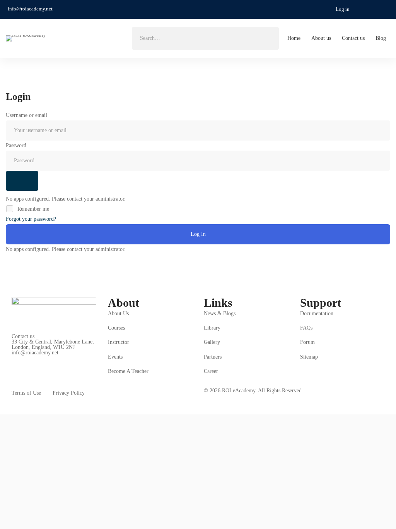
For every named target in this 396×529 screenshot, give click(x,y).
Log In (198, 234)
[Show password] (22, 181)
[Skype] (36, 359)
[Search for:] (205, 38)
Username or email (26, 115)
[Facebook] (24, 359)
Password (16, 145)
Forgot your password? (31, 219)
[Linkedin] (60, 359)
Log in (343, 9)
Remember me (32, 209)
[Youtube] (48, 359)
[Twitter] (12, 359)
